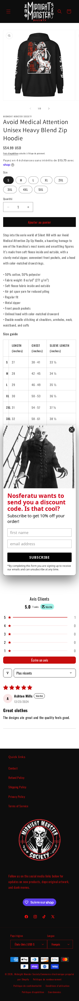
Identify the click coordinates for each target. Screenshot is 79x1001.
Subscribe (39, 557)
